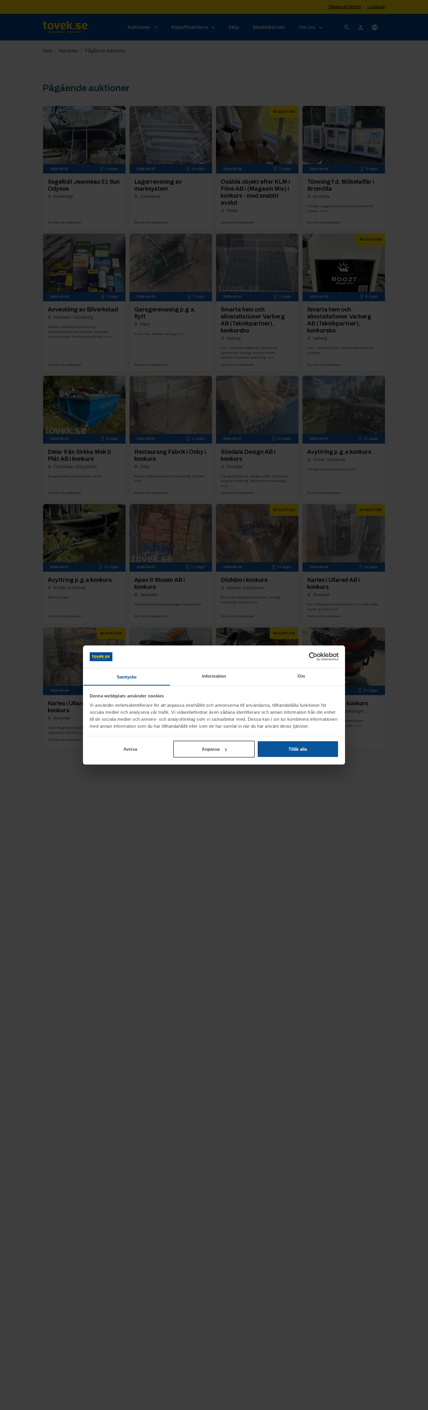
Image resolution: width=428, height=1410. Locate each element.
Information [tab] (214, 675)
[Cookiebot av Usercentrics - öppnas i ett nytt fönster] (313, 656)
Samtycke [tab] (127, 676)
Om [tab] (301, 675)
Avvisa (130, 749)
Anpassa (211, 749)
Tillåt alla (298, 749)
